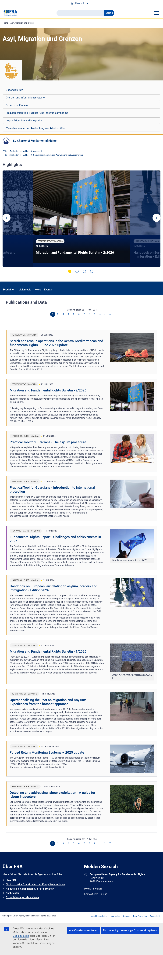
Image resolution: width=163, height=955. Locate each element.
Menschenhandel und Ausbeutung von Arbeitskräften (35, 128)
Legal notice (115, 916)
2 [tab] (77, 271)
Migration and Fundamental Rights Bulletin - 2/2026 (75, 252)
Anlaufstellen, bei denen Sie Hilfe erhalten (30, 888)
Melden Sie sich (93, 888)
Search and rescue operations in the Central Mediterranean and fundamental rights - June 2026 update (56, 343)
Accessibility (155, 916)
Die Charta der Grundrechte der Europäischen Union (35, 884)
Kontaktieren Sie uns (95, 894)
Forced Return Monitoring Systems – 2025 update (47, 752)
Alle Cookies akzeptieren (83, 930)
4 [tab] (91, 271)
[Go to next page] (105, 314)
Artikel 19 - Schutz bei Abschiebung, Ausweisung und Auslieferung (53, 155)
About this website (98, 916)
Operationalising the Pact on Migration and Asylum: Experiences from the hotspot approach (48, 702)
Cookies (126, 916)
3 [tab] (84, 271)
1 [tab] (69, 271)
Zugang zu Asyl (14, 89)
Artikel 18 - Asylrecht (32, 151)
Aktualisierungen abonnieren (22, 897)
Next (156, 218)
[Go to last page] (110, 314)
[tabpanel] (81, 218)
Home (5, 23)
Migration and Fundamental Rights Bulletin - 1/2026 (48, 651)
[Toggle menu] (156, 13)
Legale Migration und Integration (24, 120)
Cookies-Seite (21, 935)
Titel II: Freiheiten (11, 151)
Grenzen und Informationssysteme (25, 97)
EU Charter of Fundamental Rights (35, 140)
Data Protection (140, 916)
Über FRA (11, 880)
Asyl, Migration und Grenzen (23, 23)
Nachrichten (13, 893)
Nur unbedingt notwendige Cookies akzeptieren (130, 930)
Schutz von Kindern (17, 105)
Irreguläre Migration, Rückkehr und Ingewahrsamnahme (37, 112)
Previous (7, 218)
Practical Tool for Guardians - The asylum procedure (48, 442)
